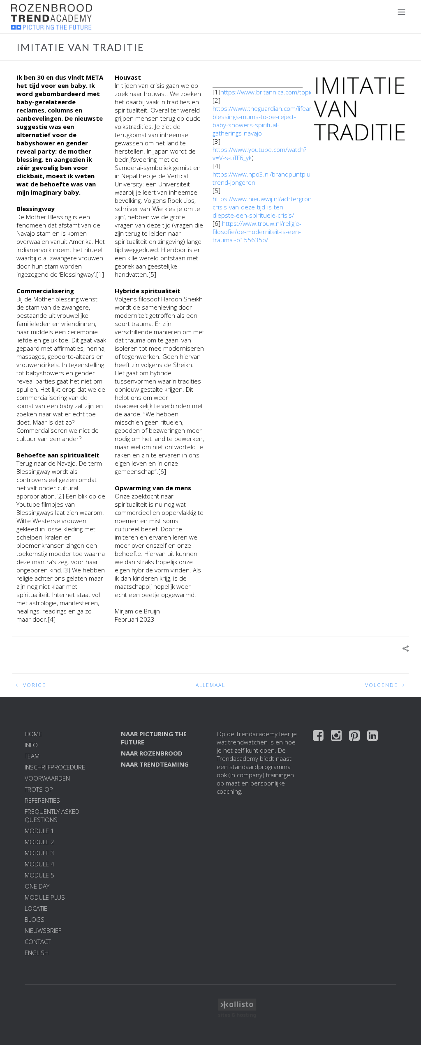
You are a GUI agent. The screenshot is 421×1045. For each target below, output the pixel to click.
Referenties (42, 800)
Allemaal (210, 685)
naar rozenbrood (152, 753)
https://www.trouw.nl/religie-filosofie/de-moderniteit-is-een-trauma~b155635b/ (257, 231)
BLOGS (34, 919)
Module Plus (45, 897)
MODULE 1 (39, 831)
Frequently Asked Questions (52, 815)
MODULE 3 (39, 853)
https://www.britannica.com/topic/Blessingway (284, 92)
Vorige (34, 685)
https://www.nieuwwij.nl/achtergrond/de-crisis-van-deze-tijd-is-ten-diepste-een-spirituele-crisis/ (270, 207)
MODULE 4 (39, 864)
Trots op (39, 789)
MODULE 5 (39, 875)
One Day (37, 886)
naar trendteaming (155, 764)
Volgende (381, 685)
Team (32, 756)
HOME (33, 734)
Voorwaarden (47, 778)
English (37, 953)
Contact (38, 941)
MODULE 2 (39, 842)
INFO (31, 745)
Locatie (36, 908)
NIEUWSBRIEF (43, 930)
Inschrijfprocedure (55, 767)
